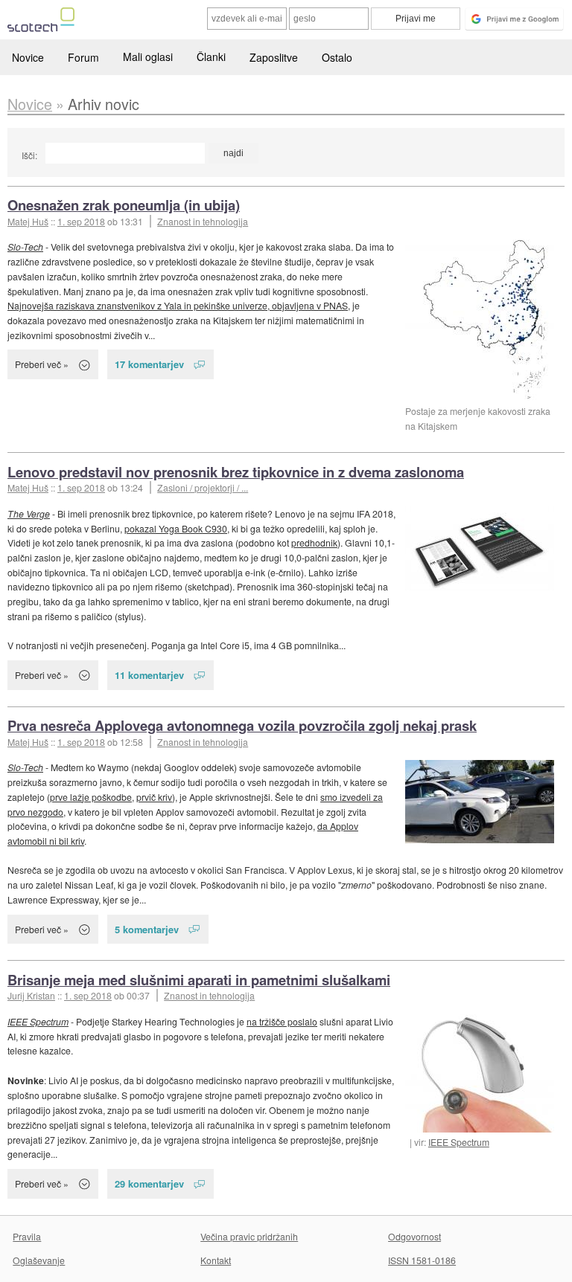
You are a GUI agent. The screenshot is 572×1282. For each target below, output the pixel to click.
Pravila (27, 1236)
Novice (28, 57)
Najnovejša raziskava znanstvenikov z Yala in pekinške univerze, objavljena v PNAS (177, 305)
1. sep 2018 (81, 221)
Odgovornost (414, 1236)
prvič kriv (154, 796)
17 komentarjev (149, 364)
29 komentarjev (149, 1183)
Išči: (29, 155)
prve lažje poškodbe (91, 796)
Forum (83, 57)
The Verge (28, 513)
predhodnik (314, 542)
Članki (211, 56)
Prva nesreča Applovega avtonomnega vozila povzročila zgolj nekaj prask (242, 725)
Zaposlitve (274, 57)
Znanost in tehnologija (202, 221)
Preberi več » (42, 364)
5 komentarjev (147, 929)
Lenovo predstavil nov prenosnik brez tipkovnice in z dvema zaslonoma (235, 472)
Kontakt (215, 1260)
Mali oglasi (148, 56)
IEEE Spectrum (458, 1142)
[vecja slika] (479, 548)
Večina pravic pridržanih (249, 1236)
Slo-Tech (25, 246)
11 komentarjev (149, 675)
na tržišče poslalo (282, 1021)
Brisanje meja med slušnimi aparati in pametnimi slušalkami (198, 980)
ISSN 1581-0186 (422, 1260)
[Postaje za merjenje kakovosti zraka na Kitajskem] (479, 320)
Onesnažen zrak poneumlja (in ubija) (123, 205)
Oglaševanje (39, 1260)
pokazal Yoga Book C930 (175, 528)
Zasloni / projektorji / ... (202, 487)
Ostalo (337, 57)
